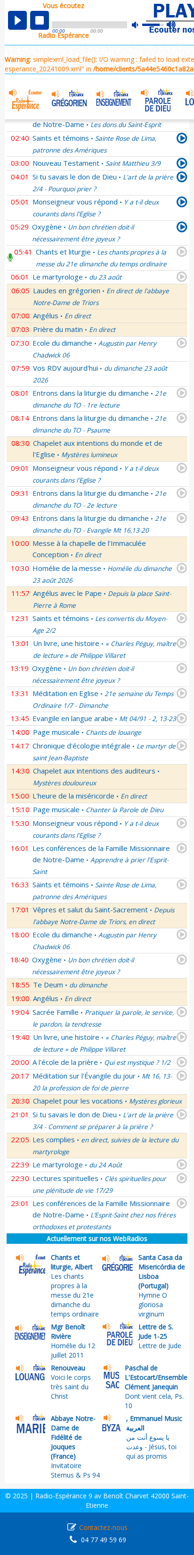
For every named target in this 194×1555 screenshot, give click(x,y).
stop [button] (39, 20)
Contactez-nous (103, 1527)
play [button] (17, 20)
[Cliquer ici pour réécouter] (182, 140)
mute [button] (140, 25)
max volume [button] (172, 25)
